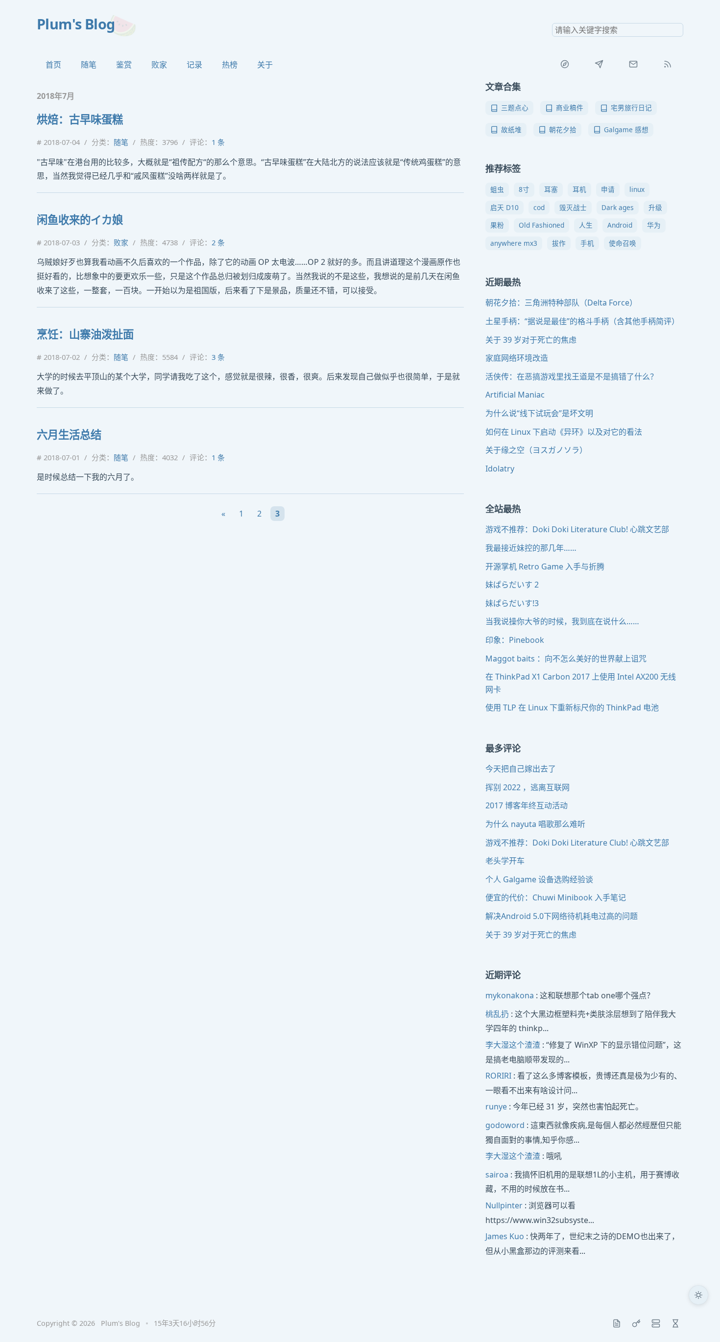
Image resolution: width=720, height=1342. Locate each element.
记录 (194, 64)
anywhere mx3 (513, 243)
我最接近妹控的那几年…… (530, 547)
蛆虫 (497, 189)
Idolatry (499, 468)
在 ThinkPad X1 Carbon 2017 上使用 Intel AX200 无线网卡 (580, 683)
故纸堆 (511, 129)
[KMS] (636, 1323)
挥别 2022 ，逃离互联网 (527, 787)
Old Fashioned (541, 225)
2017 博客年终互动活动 (526, 805)
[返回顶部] (698, 1320)
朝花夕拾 (562, 129)
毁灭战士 (573, 207)
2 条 (218, 242)
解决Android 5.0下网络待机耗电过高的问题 (561, 916)
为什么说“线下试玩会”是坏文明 (539, 413)
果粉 (497, 225)
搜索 (675, 30)
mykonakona (509, 995)
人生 (586, 225)
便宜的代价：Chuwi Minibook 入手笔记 (555, 897)
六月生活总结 (69, 434)
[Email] (633, 64)
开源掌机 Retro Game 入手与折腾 (544, 566)
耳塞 (551, 189)
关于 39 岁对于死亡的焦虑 (530, 339)
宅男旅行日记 (631, 107)
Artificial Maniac (515, 394)
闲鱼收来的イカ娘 (80, 219)
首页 (53, 64)
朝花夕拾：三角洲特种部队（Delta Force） (561, 302)
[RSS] (667, 64)
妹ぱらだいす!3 (512, 603)
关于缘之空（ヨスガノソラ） (536, 450)
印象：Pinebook (514, 640)
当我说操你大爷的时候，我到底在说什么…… (562, 621)
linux (637, 189)
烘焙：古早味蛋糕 (80, 119)
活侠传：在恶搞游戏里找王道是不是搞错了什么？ (571, 376)
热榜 (230, 64)
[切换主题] (698, 1295)
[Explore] (564, 64)
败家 (159, 64)
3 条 (218, 357)
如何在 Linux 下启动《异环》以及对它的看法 (563, 431)
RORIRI (498, 1075)
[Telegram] (599, 64)
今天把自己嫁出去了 (520, 768)
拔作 (559, 243)
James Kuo (504, 1236)
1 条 (218, 142)
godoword (505, 1125)
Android (619, 225)
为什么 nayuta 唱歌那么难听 (535, 824)
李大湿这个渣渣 (512, 1044)
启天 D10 (504, 207)
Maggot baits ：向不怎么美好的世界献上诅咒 (566, 658)
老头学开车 (505, 860)
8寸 (524, 189)
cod (539, 207)
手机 (587, 243)
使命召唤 (622, 243)
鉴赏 (124, 64)
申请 (608, 189)
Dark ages (617, 207)
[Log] (616, 1323)
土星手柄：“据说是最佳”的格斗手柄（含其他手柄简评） (582, 321)
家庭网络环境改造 (516, 358)
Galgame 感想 (626, 129)
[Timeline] (675, 1323)
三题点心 (514, 107)
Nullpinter (504, 1205)
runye (496, 1106)
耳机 (579, 189)
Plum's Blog (76, 24)
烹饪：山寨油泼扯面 (85, 334)
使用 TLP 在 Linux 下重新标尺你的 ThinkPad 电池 (572, 707)
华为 (654, 225)
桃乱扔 (497, 1014)
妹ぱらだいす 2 (512, 584)
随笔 (88, 64)
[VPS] (656, 1323)
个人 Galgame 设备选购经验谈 (539, 879)
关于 (265, 64)
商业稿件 (569, 107)
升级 (655, 207)
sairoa (496, 1174)
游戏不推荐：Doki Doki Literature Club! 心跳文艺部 (577, 529)
